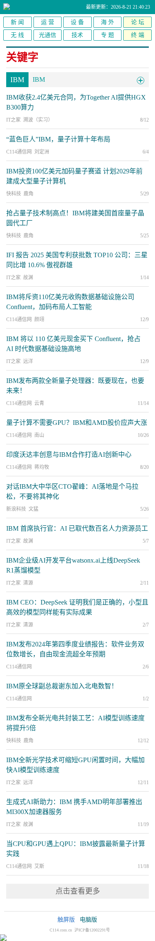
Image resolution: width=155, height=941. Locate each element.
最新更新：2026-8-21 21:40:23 (118, 7)
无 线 (17, 35)
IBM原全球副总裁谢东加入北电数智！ (62, 686)
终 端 (137, 35)
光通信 (47, 35)
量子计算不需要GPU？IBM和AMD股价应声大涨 (76, 422)
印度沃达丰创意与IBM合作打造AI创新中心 (68, 454)
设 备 (77, 22)
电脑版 (88, 920)
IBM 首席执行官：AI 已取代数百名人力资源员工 (77, 528)
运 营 (47, 22)
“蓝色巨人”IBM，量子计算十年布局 (58, 139)
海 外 (107, 22)
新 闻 (17, 22)
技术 (77, 35)
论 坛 (137, 22)
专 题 (107, 35)
